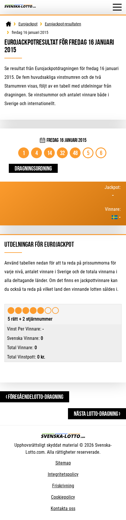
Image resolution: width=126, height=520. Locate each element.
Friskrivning (63, 485)
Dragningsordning (33, 168)
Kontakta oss (63, 508)
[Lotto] (8, 24)
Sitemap (63, 463)
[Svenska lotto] (20, 7)
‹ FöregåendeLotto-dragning (34, 396)
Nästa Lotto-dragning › (97, 413)
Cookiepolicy (63, 497)
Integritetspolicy (63, 474)
